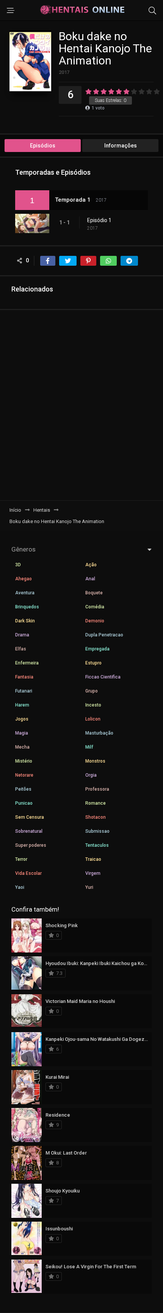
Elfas (20, 649)
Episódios (42, 146)
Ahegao (23, 578)
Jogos (21, 719)
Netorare (24, 775)
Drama (22, 635)
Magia (21, 733)
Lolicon (92, 719)
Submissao (97, 831)
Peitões (23, 789)
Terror (21, 859)
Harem (22, 705)
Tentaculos (97, 845)
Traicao (93, 859)
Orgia (91, 775)
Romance (95, 803)
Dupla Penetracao (104, 635)
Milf (89, 747)
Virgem (92, 873)
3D (18, 564)
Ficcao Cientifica (103, 677)
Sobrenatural (28, 831)
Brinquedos (27, 606)
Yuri (89, 887)
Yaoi (19, 887)
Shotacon (95, 817)
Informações (120, 146)
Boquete (94, 592)
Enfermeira (27, 663)
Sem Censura (29, 817)
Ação (91, 564)
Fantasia (24, 677)
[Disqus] (81, 405)
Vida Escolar (28, 873)
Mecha (22, 747)
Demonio (94, 621)
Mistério (23, 761)
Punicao (24, 803)
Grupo (91, 691)
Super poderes (30, 845)
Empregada (97, 649)
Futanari (23, 691)
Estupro (93, 663)
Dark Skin (25, 621)
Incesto (93, 705)
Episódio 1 (99, 220)
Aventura (24, 592)
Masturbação (99, 733)
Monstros (95, 761)
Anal (90, 578)
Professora (97, 789)
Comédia (94, 606)
